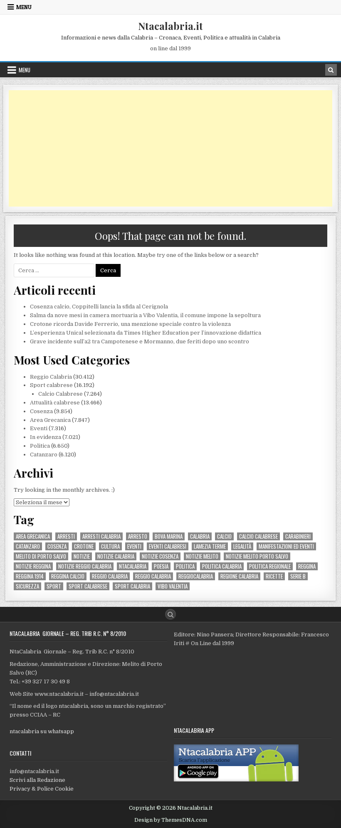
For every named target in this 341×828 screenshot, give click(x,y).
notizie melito (202, 556)
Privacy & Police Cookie (42, 789)
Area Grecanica (50, 420)
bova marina (169, 536)
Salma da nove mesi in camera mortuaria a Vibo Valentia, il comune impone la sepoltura (145, 315)
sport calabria (132, 586)
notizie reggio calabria (84, 566)
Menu (24, 7)
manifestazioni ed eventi (286, 546)
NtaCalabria (132, 566)
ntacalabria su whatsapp (42, 731)
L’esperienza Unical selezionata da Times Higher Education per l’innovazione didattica (145, 333)
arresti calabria (101, 536)
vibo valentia (173, 586)
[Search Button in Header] (331, 70)
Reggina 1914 (30, 576)
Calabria (200, 536)
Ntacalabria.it (170, 25)
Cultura (110, 546)
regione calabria (239, 576)
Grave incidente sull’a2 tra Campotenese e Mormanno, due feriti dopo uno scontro (139, 341)
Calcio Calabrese (60, 394)
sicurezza (27, 586)
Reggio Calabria (51, 377)
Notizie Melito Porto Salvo (257, 556)
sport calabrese (88, 586)
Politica (40, 446)
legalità (242, 546)
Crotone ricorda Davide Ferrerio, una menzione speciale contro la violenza (130, 324)
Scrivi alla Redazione (37, 780)
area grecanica (33, 536)
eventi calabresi (167, 546)
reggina (307, 566)
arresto (137, 536)
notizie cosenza (160, 556)
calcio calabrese (258, 536)
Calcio (224, 536)
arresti (66, 536)
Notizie (82, 556)
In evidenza (45, 437)
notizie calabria (115, 556)
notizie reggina (33, 566)
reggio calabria (110, 576)
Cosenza (41, 411)
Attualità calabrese (55, 402)
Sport (54, 586)
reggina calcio (67, 576)
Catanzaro (43, 454)
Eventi (38, 428)
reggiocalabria (195, 576)
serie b (298, 576)
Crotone (84, 546)
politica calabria (222, 566)
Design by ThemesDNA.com (170, 820)
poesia (161, 566)
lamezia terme (210, 546)
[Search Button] (170, 614)
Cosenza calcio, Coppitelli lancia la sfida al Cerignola (99, 306)
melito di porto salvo (41, 556)
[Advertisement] (170, 148)
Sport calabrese (51, 385)
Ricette (274, 576)
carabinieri (298, 536)
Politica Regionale (270, 566)
